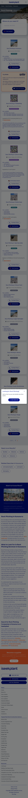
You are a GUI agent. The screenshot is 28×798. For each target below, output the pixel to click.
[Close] (24, 391)
